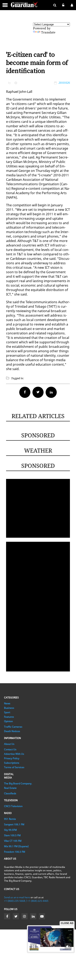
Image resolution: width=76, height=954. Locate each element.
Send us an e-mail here (17, 897)
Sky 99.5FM (10, 830)
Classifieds (10, 793)
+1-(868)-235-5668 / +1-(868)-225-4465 (26, 901)
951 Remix (10, 819)
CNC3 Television (13, 806)
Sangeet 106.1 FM (14, 824)
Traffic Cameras (13, 726)
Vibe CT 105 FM (12, 841)
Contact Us (10, 749)
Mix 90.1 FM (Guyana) (16, 846)
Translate (48, 32)
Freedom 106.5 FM (14, 851)
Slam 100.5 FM (12, 835)
